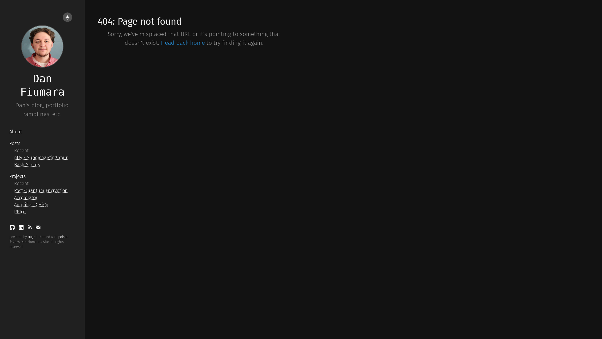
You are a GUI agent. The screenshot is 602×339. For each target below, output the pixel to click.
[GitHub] (12, 228)
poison (63, 237)
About (15, 131)
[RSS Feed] (30, 228)
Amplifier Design (31, 204)
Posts (14, 143)
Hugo (31, 237)
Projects (17, 176)
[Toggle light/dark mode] (67, 17)
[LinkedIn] (22, 228)
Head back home (183, 42)
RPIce (20, 211)
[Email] (38, 228)
